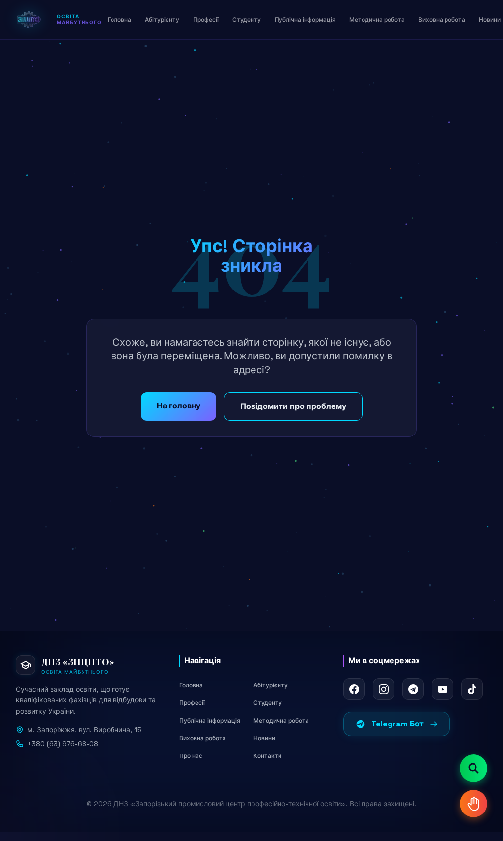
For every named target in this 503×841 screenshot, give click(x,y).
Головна (191, 685)
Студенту (267, 703)
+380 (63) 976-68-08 (63, 743)
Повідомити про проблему (293, 406)
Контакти (267, 756)
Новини (264, 738)
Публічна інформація (209, 721)
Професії (192, 703)
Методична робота (281, 721)
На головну (178, 406)
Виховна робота (202, 738)
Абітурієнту (270, 685)
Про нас (190, 756)
